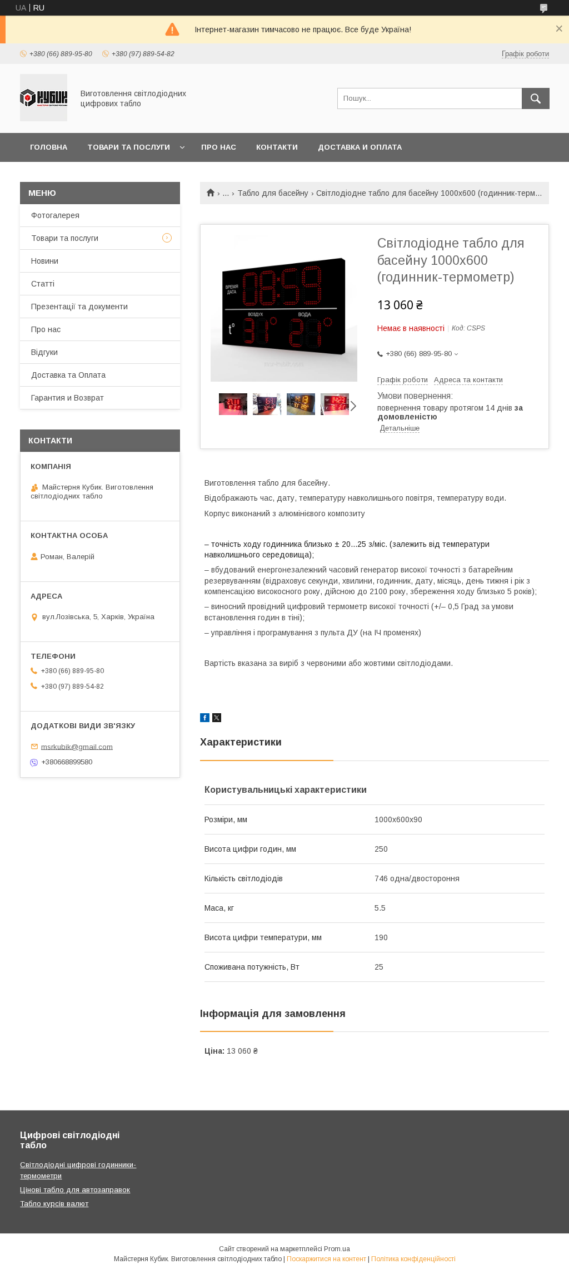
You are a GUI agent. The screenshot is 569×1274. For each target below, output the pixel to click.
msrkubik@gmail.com (77, 746)
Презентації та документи (79, 306)
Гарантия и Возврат (67, 397)
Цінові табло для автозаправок (75, 1190)
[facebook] (204, 719)
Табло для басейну (272, 193)
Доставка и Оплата (360, 147)
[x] (216, 719)
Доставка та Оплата (68, 375)
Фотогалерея (55, 215)
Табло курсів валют (54, 1203)
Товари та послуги (128, 147)
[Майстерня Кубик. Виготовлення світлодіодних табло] (43, 118)
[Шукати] (536, 98)
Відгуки (44, 352)
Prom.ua (337, 1249)
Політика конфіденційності (413, 1259)
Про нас (218, 147)
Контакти (277, 147)
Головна (48, 147)
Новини (44, 260)
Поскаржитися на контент (326, 1259)
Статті (42, 283)
